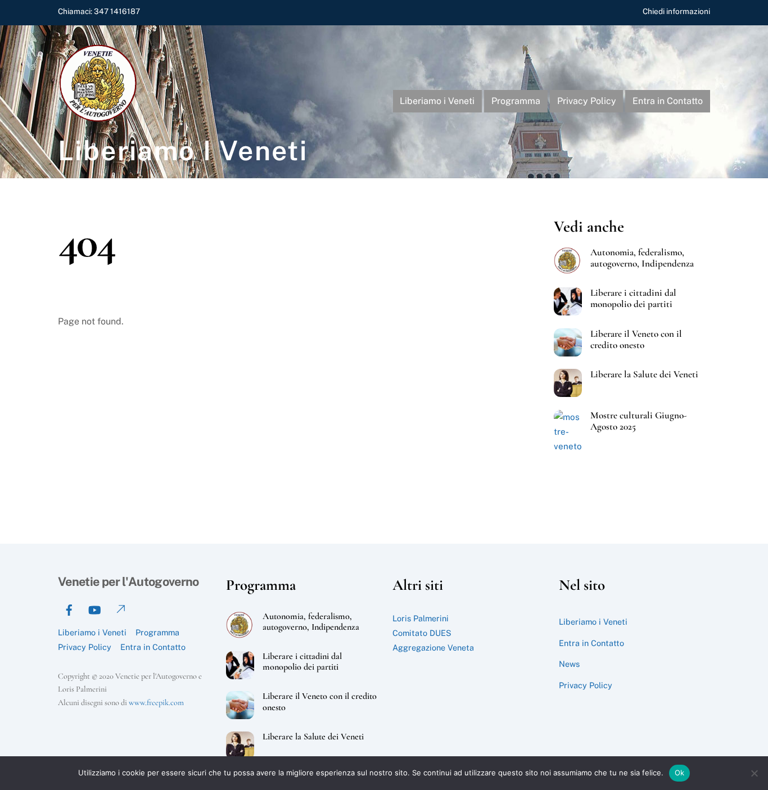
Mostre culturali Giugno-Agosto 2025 (638, 421)
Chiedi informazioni (676, 11)
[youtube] (94, 608)
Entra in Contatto (668, 101)
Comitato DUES (421, 633)
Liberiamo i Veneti (437, 101)
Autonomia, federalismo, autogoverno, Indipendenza (642, 258)
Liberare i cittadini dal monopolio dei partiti (633, 298)
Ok (680, 772)
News (569, 664)
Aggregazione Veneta (433, 647)
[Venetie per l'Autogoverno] (100, 119)
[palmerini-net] (120, 608)
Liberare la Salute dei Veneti (644, 374)
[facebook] (69, 608)
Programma (515, 101)
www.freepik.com (156, 702)
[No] (754, 773)
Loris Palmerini (420, 618)
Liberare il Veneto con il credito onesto (636, 339)
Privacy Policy (586, 101)
